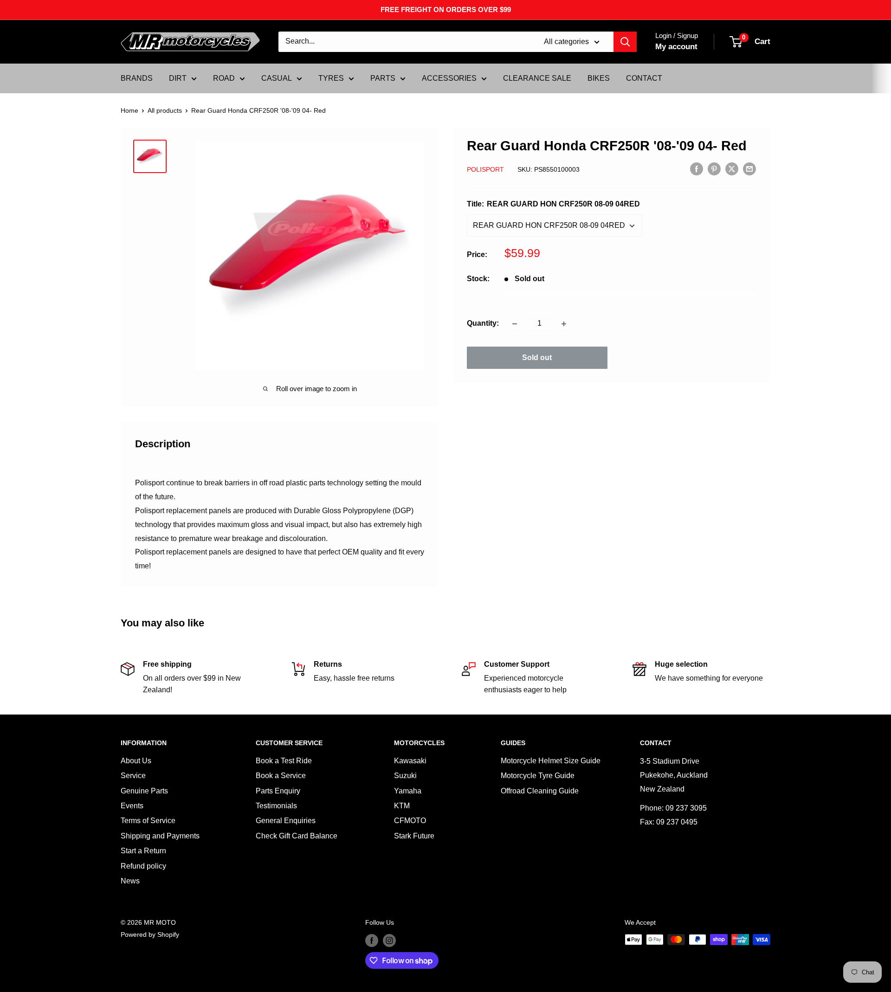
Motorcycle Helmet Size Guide (550, 761)
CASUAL (276, 78)
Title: (553, 204)
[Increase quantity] (564, 324)
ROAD (224, 78)
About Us (136, 761)
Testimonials (276, 806)
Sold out (537, 358)
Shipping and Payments (160, 836)
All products (165, 110)
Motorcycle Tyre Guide (538, 775)
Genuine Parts (144, 791)
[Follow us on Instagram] (389, 940)
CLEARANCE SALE (537, 78)
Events (132, 806)
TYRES (331, 78)
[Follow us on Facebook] (371, 940)
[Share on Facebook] (696, 169)
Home (129, 110)
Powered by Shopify (150, 934)
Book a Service (281, 775)
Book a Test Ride (284, 761)
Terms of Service (148, 821)
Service (133, 775)
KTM (402, 806)
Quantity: (483, 324)
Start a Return (143, 851)
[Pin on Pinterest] (714, 169)
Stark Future (414, 836)
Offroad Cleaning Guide (540, 791)
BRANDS (137, 78)
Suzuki (405, 775)
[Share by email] (749, 169)
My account (676, 46)
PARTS (382, 78)
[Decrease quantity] (514, 324)
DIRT (178, 78)
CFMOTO (410, 821)
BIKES (599, 78)
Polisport (485, 169)
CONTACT (644, 78)
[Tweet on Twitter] (731, 169)
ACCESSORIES (449, 78)
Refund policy (143, 866)
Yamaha (407, 791)
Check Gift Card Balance (296, 836)
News (130, 881)
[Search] (625, 42)
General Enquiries (286, 821)
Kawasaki (410, 761)
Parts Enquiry (278, 791)
